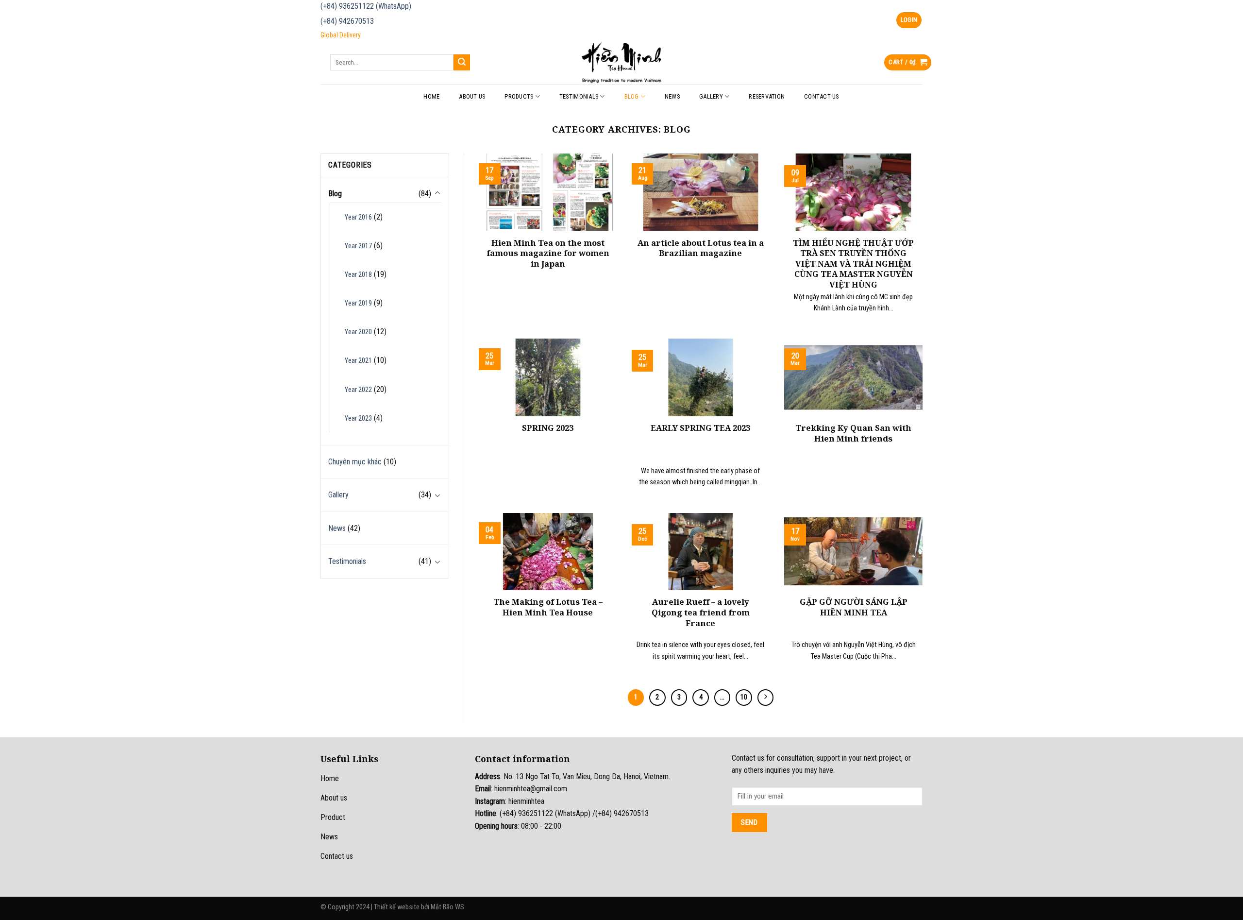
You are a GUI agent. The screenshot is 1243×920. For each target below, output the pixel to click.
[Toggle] (437, 193)
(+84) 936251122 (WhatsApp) (365, 6)
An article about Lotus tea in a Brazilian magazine (701, 248)
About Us (472, 96)
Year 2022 (358, 390)
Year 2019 (358, 303)
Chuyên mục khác (355, 461)
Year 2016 (358, 217)
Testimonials (578, 96)
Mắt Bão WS (447, 907)
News (672, 96)
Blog (631, 96)
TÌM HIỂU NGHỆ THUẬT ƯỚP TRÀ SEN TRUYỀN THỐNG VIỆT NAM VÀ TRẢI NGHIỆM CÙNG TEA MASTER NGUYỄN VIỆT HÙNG (853, 264)
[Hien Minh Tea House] (621, 62)
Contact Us (821, 96)
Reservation (767, 96)
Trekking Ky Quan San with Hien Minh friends (853, 433)
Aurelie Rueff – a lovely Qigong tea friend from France (701, 612)
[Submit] (462, 62)
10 (743, 697)
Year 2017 (358, 246)
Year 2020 (358, 332)
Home (431, 96)
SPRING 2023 (547, 428)
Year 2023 (358, 418)
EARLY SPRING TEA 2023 (700, 428)
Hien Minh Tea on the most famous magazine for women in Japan (548, 253)
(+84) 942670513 (347, 21)
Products (518, 96)
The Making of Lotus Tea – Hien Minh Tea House (548, 606)
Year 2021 (358, 361)
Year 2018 (358, 275)
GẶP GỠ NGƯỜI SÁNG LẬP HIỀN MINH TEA (853, 606)
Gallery (711, 96)
